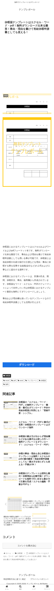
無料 (7, 384)
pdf (14, 380)
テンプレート (32, 380)
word (21, 380)
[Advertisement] (27, 64)
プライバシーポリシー (39, 579)
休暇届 (8, 376)
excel (7, 380)
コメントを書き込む (27, 545)
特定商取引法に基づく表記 (15, 579)
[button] (48, 359)
